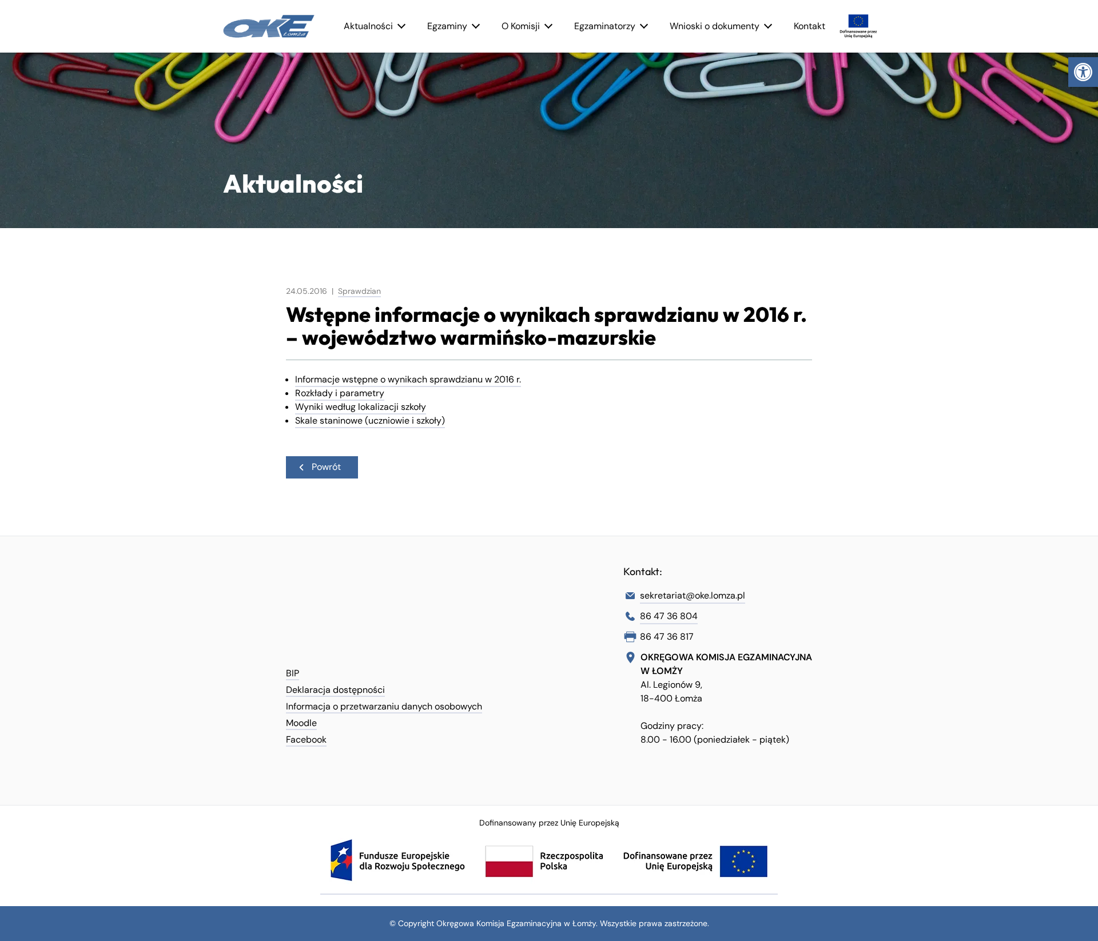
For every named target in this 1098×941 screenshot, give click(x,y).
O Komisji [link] (521, 26)
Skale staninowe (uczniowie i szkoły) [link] (370, 420)
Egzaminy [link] (447, 26)
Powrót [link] (326, 467)
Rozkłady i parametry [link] (339, 393)
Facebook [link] (306, 739)
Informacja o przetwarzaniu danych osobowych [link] (384, 706)
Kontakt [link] (809, 26)
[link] (1083, 72)
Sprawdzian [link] (359, 291)
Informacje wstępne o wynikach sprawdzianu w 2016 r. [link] (408, 379)
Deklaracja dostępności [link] (335, 690)
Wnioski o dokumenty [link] (714, 26)
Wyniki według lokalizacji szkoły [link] (360, 407)
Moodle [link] (301, 723)
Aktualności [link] (368, 26)
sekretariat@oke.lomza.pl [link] (692, 595)
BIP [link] (292, 673)
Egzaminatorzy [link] (604, 26)
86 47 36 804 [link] (669, 616)
